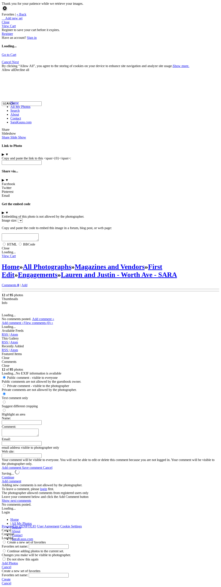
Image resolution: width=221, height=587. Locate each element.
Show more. (181, 66)
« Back (21, 14)
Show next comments (16, 500)
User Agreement (48, 526)
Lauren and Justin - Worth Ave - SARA (119, 275)
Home (14, 103)
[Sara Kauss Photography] (6, 64)
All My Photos (20, 107)
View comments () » (38, 323)
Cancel (47, 467)
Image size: (9, 220)
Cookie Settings (71, 526)
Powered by (19, 526)
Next (15, 62)
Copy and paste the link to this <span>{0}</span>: (36, 158)
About (14, 114)
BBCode (29, 244)
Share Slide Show (14, 137)
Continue (8, 477)
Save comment (32, 467)
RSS (5, 334)
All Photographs (47, 267)
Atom (14, 334)
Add (24, 285)
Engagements (37, 275)
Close (5, 22)
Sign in (32, 37)
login (43, 489)
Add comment (12, 467)
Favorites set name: (15, 546)
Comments (10, 285)
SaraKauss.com (21, 122)
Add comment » (43, 319)
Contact (15, 118)
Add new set (12, 18)
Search (15, 110)
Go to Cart (9, 55)
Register (7, 34)
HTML (12, 244)
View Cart (9, 26)
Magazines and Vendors (110, 267)
